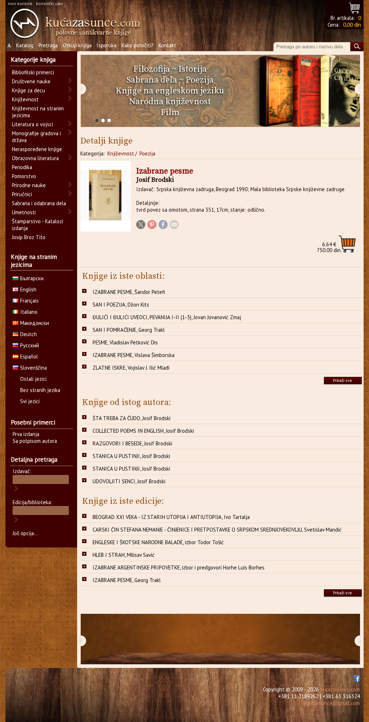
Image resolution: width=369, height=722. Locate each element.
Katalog (25, 45)
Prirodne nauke (29, 185)
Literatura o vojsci (32, 124)
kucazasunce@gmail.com (331, 703)
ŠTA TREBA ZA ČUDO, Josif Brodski (131, 418)
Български (32, 278)
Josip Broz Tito (28, 237)
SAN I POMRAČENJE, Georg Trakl (129, 329)
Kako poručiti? (137, 45)
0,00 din (352, 24)
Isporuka (106, 45)
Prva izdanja (26, 434)
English (28, 289)
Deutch (28, 334)
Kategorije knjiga (33, 59)
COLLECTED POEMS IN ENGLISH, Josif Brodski (143, 430)
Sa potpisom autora (35, 440)
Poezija (199, 80)
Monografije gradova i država (36, 137)
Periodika (22, 167)
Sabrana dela (151, 80)
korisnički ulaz (49, 3)
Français (29, 300)
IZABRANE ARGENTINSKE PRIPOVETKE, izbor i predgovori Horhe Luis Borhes (178, 567)
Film (170, 112)
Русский (29, 345)
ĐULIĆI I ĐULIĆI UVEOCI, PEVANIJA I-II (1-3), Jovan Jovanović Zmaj (167, 317)
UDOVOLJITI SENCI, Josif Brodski (129, 481)
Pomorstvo (24, 176)
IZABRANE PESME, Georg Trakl (127, 580)
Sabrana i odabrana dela (39, 203)
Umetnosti (24, 212)
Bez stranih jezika (40, 390)
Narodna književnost (170, 101)
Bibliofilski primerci (33, 72)
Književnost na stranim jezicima (38, 112)
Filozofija (151, 69)
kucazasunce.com (340, 689)
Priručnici (22, 194)
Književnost (120, 153)
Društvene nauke (31, 81)
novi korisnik (20, 3)
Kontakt (167, 45)
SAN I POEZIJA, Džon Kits (121, 304)
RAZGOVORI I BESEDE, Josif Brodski (132, 443)
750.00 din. (329, 247)
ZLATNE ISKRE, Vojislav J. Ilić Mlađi (131, 367)
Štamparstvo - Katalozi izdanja (37, 225)
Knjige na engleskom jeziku (170, 90)
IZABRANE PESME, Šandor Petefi (129, 292)
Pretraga (48, 45)
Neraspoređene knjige (37, 149)
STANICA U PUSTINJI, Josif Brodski (131, 456)
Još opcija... (25, 533)
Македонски (34, 323)
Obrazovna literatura (35, 158)
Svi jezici (30, 401)
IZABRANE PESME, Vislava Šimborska (133, 355)
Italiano (28, 311)
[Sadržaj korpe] (355, 7)
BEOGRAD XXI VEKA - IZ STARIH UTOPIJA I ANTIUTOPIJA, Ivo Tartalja (171, 517)
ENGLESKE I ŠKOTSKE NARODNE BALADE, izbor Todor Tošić (158, 542)
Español (29, 356)
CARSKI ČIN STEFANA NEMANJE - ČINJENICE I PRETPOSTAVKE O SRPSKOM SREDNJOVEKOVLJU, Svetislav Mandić (217, 529)
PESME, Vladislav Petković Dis (125, 342)
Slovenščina (33, 367)
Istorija (192, 69)
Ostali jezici (33, 378)
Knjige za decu (28, 90)
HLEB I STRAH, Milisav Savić (124, 554)
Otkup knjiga (77, 45)
